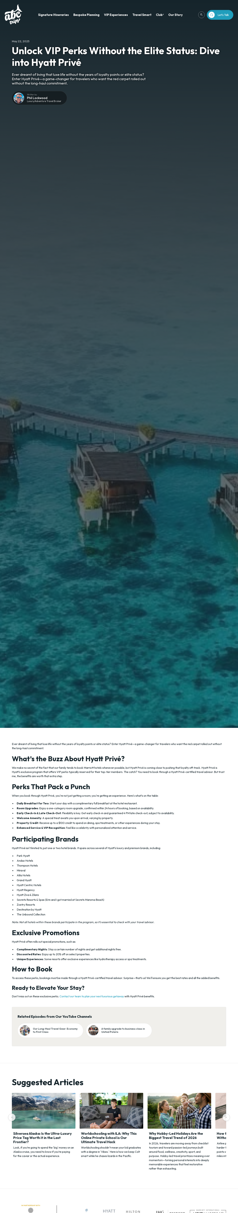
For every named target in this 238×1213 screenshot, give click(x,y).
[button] (53, 15)
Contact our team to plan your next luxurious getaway (92, 996)
